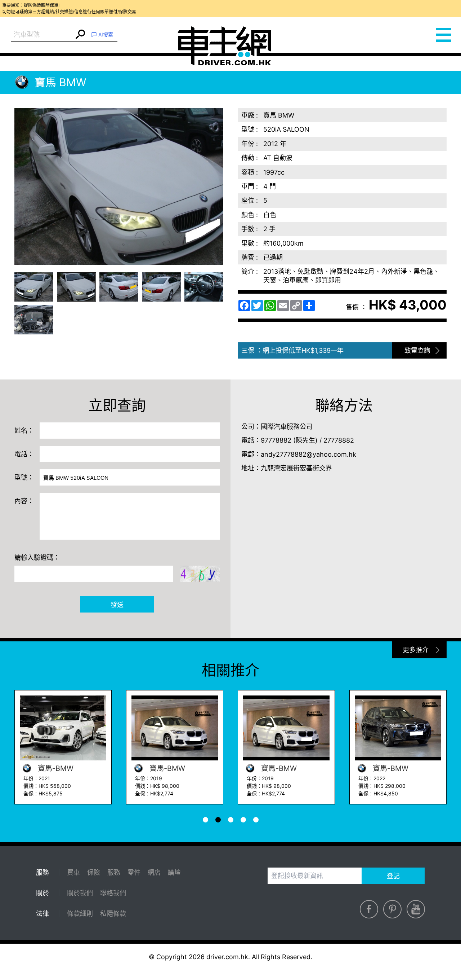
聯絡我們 (113, 893)
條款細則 (80, 913)
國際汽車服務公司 (287, 426)
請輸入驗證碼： (37, 557)
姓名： (24, 430)
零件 (133, 872)
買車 (73, 872)
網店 (154, 872)
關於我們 (80, 893)
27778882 (338, 440)
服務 (113, 872)
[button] (33, 287)
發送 (117, 605)
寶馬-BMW (141, 768)
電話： (24, 454)
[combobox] (42, 34)
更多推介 (416, 650)
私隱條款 (113, 913)
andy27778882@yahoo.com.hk (308, 454)
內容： (24, 501)
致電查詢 (417, 350)
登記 (393, 876)
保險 (93, 872)
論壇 (174, 872)
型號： (24, 477)
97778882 (276, 440)
